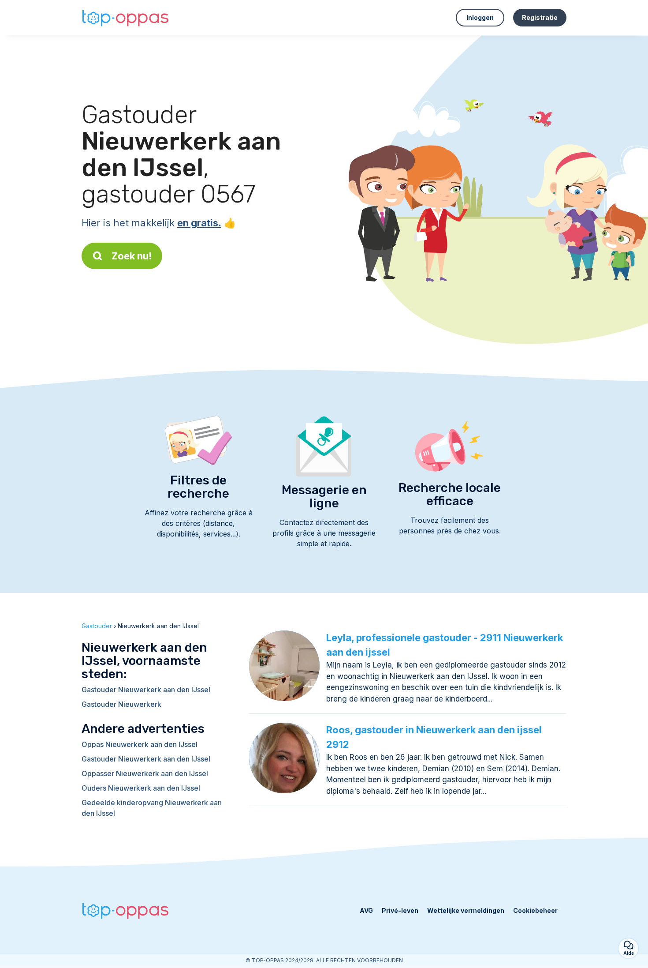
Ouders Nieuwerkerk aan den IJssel (141, 788)
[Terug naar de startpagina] (126, 17)
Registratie (540, 17)
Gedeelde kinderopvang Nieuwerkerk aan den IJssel (152, 808)
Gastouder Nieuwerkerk (121, 704)
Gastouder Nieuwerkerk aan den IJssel (146, 689)
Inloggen (480, 17)
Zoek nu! (132, 256)
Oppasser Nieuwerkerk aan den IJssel (145, 773)
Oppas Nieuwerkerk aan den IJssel (139, 744)
